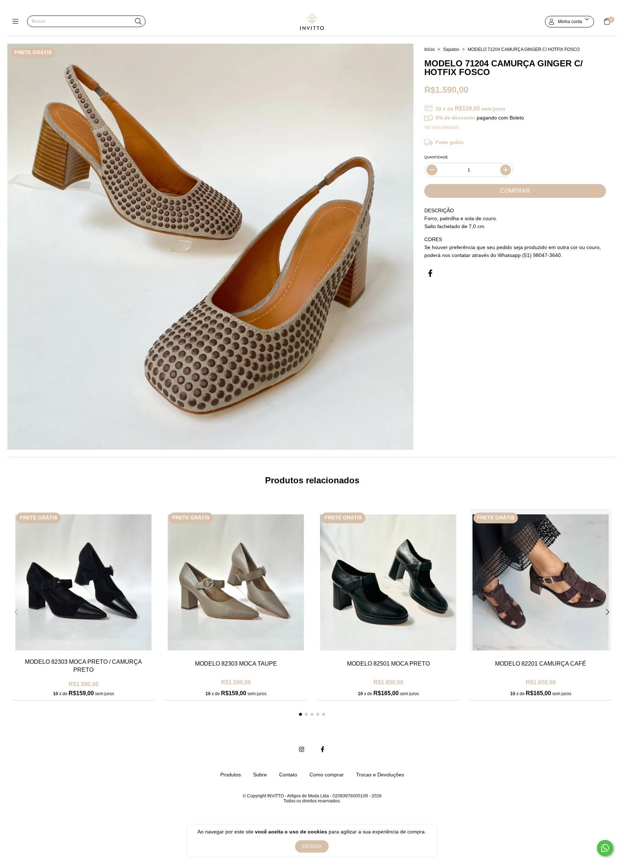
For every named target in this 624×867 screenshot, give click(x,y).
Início (429, 49)
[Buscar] (138, 22)
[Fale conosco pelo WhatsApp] (605, 848)
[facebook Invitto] (322, 750)
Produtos (230, 774)
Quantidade (436, 157)
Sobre (260, 774)
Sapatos (451, 49)
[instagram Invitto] (301, 750)
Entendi (311, 846)
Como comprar (326, 774)
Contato (288, 774)
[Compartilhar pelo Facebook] (430, 273)
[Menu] (17, 21)
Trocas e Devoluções (380, 774)
